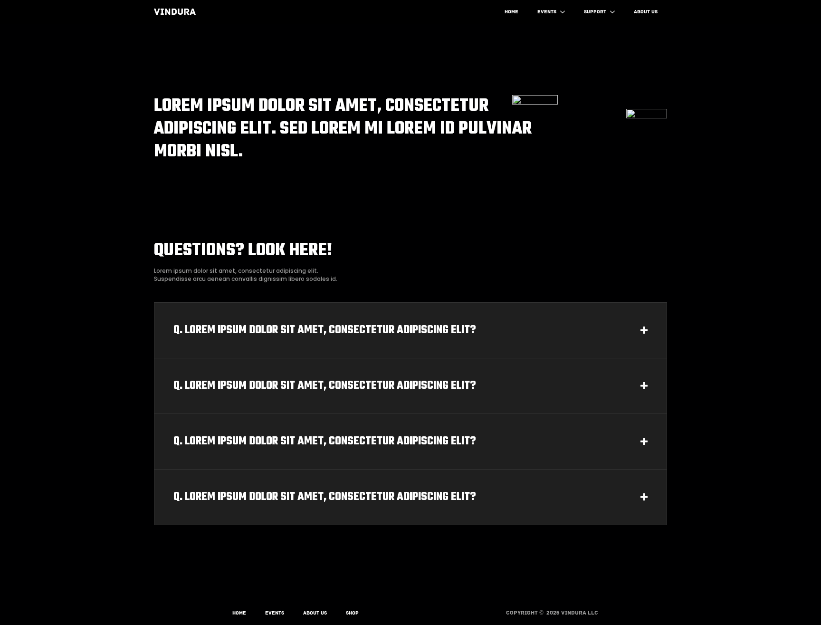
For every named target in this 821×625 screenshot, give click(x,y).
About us (646, 12)
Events (546, 12)
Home (511, 12)
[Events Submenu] (565, 12)
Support (595, 12)
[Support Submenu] (615, 12)
